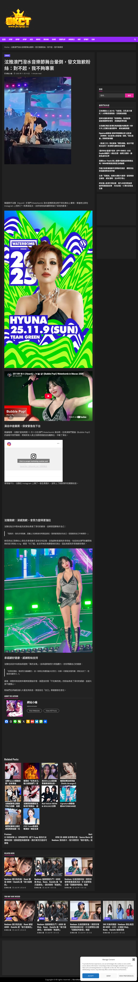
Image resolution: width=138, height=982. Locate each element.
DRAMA (46, 39)
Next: (72, 837)
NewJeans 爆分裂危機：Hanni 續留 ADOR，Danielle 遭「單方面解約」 (18, 882)
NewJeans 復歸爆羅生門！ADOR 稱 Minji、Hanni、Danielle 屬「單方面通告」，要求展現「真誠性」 (48, 882)
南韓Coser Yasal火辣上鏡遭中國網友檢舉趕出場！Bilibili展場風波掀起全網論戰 (116, 162)
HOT (79, 39)
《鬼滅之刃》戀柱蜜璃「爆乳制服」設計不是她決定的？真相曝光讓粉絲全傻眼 (116, 144)
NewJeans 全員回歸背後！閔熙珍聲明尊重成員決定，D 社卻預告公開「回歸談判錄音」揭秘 (78, 882)
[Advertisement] (96, 18)
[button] (134, 959)
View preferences (126, 976)
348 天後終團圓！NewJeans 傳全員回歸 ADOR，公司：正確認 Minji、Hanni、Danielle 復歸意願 (118, 927)
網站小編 (9, 73)
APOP (25, 39)
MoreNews (76, 979)
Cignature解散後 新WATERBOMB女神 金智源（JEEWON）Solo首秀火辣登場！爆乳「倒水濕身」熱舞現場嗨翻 (116, 136)
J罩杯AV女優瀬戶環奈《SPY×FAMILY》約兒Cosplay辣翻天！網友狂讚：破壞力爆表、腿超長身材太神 (115, 153)
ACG (31, 39)
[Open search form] (135, 39)
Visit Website (34, 711)
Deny (109, 976)
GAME (54, 39)
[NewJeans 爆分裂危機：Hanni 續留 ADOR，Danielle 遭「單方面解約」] (18, 866)
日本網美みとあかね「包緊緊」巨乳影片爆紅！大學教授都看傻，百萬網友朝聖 (115, 112)
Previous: (25, 838)
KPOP (18, 39)
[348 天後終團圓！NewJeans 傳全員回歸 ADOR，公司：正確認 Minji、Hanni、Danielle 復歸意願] (118, 911)
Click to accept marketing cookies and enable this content (33, 461)
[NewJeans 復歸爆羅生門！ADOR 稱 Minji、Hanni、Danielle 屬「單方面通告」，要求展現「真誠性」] (48, 866)
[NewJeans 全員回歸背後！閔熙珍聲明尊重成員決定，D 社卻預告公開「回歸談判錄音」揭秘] (79, 866)
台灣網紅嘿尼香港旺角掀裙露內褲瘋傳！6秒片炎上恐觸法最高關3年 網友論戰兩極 (116, 127)
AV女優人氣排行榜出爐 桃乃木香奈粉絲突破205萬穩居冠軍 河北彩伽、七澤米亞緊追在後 (116, 186)
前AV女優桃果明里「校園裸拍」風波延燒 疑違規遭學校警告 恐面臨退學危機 (115, 119)
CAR (93, 39)
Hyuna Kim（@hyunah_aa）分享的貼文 (33, 466)
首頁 (4, 39)
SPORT (86, 39)
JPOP (10, 39)
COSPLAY (62, 39)
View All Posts (51, 711)
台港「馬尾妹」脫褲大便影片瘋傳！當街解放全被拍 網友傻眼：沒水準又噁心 (116, 176)
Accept (91, 976)
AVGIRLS (71, 39)
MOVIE (38, 39)
